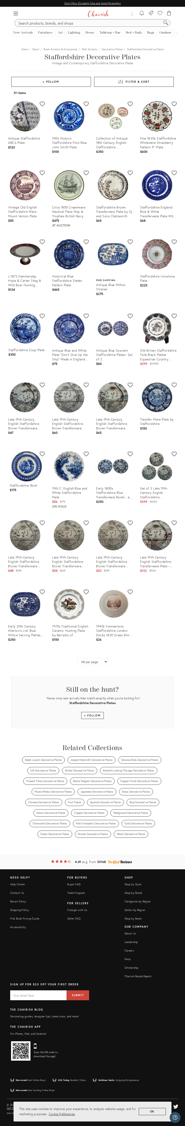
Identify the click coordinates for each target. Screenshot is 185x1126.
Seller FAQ (73, 918)
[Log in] (132, 13)
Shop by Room (133, 918)
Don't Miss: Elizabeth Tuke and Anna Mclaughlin (92, 3)
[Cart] (169, 13)
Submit (78, 995)
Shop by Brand (133, 893)
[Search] (165, 23)
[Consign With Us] (151, 13)
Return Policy (18, 901)
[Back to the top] (176, 1102)
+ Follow (51, 81)
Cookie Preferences (62, 1114)
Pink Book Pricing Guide (24, 918)
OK (152, 1111)
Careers (129, 950)
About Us (130, 933)
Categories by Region (138, 901)
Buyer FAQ (73, 884)
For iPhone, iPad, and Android (28, 1033)
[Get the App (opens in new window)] (20, 1051)
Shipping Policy (19, 910)
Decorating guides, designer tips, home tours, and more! (44, 1016)
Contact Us (17, 893)
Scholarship (132, 967)
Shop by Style (133, 884)
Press (128, 959)
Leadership (131, 942)
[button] (15, 13)
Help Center (17, 884)
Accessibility (18, 927)
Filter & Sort (137, 81)
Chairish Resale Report (138, 976)
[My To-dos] (141, 13)
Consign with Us (77, 910)
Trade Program (76, 893)
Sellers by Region (135, 910)
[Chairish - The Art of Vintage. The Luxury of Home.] (98, 13)
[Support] (175, 1117)
